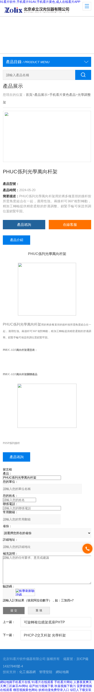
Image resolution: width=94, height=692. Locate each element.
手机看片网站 (63, 682)
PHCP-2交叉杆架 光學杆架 (45, 635)
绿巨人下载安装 (80, 690)
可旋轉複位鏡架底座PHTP (44, 622)
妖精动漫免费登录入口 (53, 690)
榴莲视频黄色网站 (25, 690)
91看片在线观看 (42, 682)
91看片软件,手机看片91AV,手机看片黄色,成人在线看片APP (40, 1)
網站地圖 (62, 672)
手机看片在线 (21, 682)
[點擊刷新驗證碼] (25, 592)
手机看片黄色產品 (62, 94)
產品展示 (40, 94)
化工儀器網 (27, 672)
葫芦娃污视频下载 (41, 686)
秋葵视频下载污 (65, 686)
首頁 (29, 94)
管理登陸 (45, 672)
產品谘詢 (24, 224)
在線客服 (70, 224)
